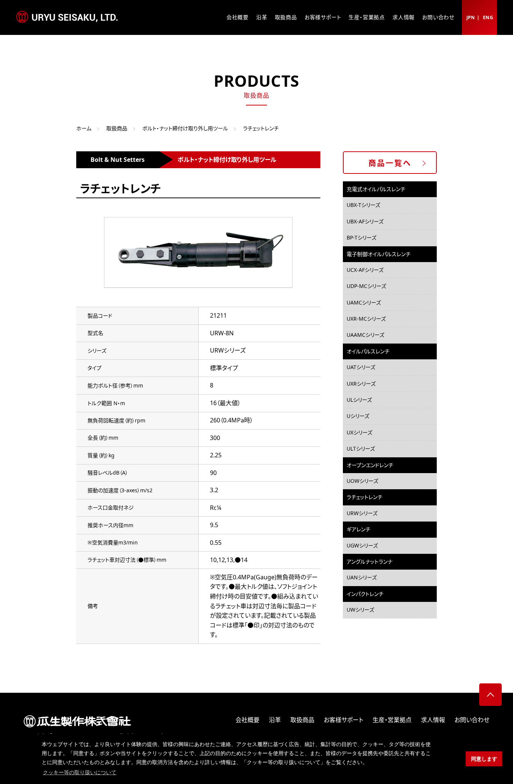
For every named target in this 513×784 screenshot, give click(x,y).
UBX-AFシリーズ (365, 221)
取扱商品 (286, 17)
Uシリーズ (358, 415)
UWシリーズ (360, 609)
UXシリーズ (359, 432)
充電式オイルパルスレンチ (376, 189)
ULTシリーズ (361, 448)
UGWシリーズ (362, 545)
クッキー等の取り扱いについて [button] (79, 772)
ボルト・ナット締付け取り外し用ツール (185, 128)
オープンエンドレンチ (370, 465)
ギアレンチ (358, 529)
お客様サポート (323, 17)
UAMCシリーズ (364, 302)
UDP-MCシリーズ (366, 285)
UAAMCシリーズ (365, 334)
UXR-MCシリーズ (366, 318)
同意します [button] (484, 759)
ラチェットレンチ (364, 497)
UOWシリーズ (362, 480)
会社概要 (237, 17)
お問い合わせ (438, 17)
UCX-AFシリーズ (365, 269)
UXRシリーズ (361, 383)
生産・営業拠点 (367, 17)
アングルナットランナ (369, 561)
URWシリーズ (362, 513)
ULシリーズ (359, 399)
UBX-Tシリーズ (363, 204)
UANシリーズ (362, 577)
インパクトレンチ (365, 593)
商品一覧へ (390, 163)
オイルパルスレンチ (368, 351)
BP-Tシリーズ (361, 237)
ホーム (83, 128)
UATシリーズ (361, 367)
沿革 (261, 17)
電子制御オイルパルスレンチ (378, 254)
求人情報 (403, 17)
